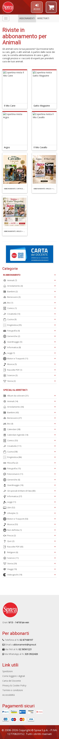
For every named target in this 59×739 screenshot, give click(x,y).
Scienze (12, 375)
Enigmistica (14, 325)
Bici (10, 302)
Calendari (13, 429)
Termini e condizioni (12, 690)
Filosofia (12, 462)
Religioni (12, 552)
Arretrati (43, 18)
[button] (51, 8)
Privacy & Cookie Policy (14, 685)
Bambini (12, 291)
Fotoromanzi (15, 474)
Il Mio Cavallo (40, 147)
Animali (12, 280)
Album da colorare (17, 395)
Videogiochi (14, 574)
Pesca (11, 535)
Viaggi (12, 569)
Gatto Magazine (42, 105)
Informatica (14, 347)
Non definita (14, 530)
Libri (11, 507)
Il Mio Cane (9, 105)
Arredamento (15, 285)
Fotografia (13, 330)
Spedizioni (7, 671)
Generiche (13, 336)
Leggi (11, 353)
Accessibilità (8, 694)
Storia (11, 381)
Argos (7, 147)
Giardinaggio (14, 341)
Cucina (11, 319)
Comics (12, 308)
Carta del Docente (11, 680)
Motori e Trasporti (17, 358)
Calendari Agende (17, 434)
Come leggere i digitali (13, 676)
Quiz (10, 541)
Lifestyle (12, 513)
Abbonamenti (27, 18)
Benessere (13, 297)
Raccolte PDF (14, 369)
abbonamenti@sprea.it (24, 644)
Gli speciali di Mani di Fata (21, 490)
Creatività (13, 313)
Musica (12, 364)
